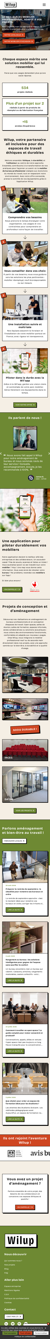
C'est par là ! (13, 1317)
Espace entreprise (12, 1286)
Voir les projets (24, 811)
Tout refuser (25, 1333)
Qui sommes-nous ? (13, 1261)
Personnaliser (41, 1333)
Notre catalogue (12, 35)
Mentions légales (12, 1290)
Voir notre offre (24, 405)
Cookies (8, 1302)
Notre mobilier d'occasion (17, 41)
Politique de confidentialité (16, 1298)
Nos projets (9, 1265)
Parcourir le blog (13, 841)
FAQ (6, 1273)
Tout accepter (10, 1333)
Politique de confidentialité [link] (25, 1337)
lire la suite (14, 910)
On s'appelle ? (11, 589)
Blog (6, 1269)
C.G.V (6, 1294)
